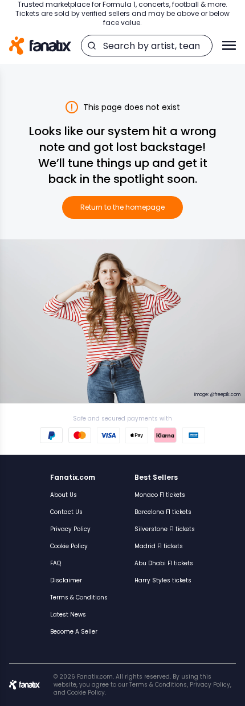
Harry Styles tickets (162, 580)
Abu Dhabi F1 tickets (163, 563)
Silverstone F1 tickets (164, 529)
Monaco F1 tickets (159, 495)
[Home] (40, 45)
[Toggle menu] (229, 45)
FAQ (55, 563)
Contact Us (66, 512)
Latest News (68, 614)
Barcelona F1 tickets (162, 512)
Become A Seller (73, 631)
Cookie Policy (69, 546)
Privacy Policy (70, 529)
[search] (91, 45)
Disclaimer (66, 580)
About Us (63, 495)
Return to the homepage (122, 207)
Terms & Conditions (79, 597)
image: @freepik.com (217, 394)
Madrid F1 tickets (158, 546)
